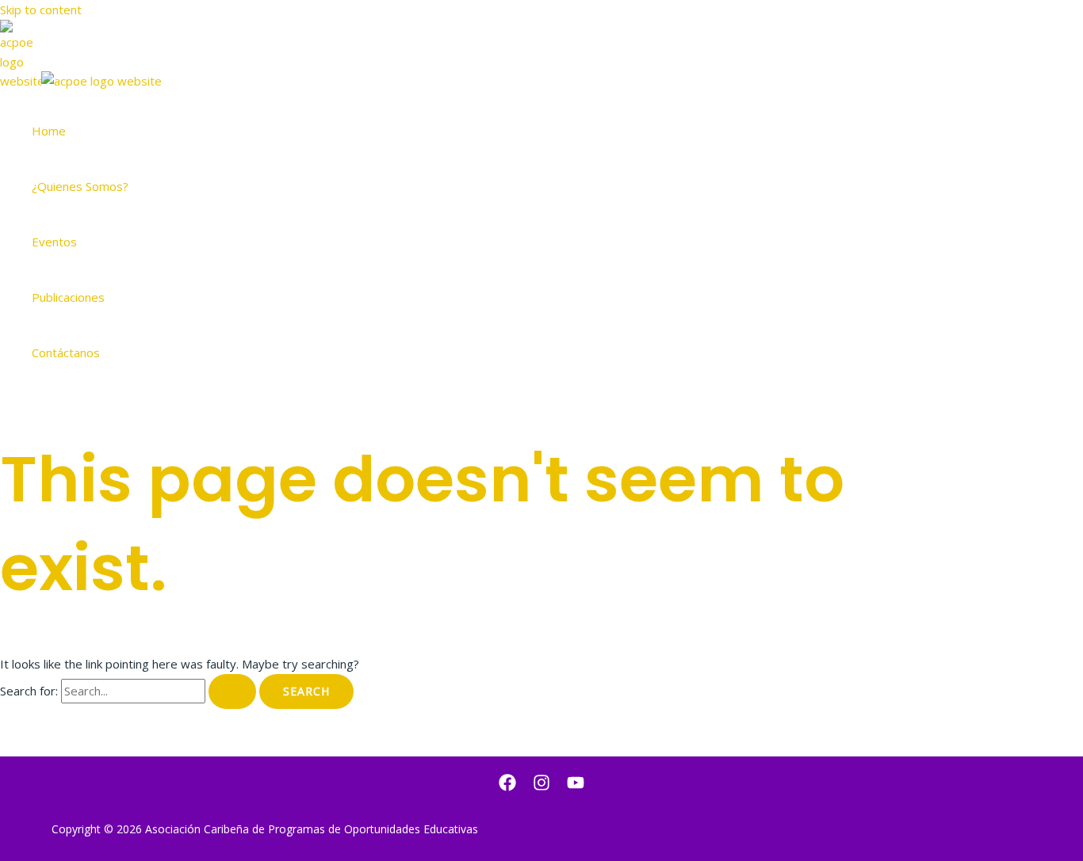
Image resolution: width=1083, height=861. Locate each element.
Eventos (54, 242)
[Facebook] (507, 786)
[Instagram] (541, 786)
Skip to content (41, 9)
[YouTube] (575, 786)
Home (49, 131)
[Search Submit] (232, 691)
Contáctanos (66, 352)
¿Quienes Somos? (80, 186)
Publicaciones (68, 297)
